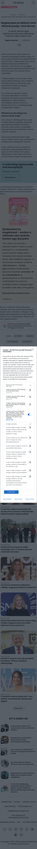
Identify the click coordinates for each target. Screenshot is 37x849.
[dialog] (18, 424)
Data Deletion (7, 499)
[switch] (29, 390)
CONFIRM (11, 492)
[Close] (33, 350)
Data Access (18, 499)
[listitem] (18, 385)
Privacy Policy (29, 499)
